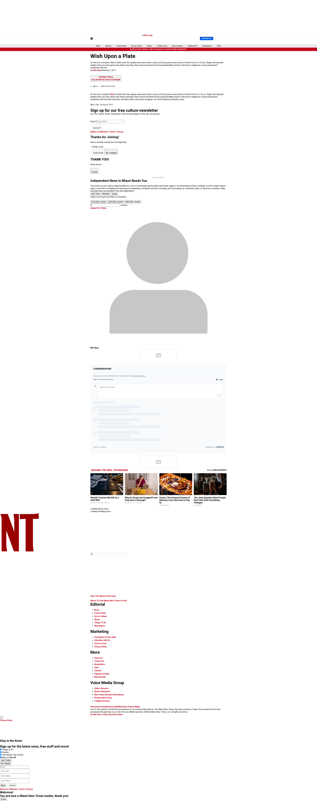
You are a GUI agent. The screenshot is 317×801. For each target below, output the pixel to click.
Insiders (5, 752)
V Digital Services (102, 701)
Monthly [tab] (105, 194)
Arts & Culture (136, 46)
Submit (12, 785)
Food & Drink (121, 46)
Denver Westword (102, 691)
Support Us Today (98, 208)
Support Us (206, 38)
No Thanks (5, 763)
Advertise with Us (102, 640)
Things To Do (162, 46)
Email (93, 121)
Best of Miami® (9, 757)
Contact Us (99, 661)
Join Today (6, 760)
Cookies (106, 707)
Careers (97, 670)
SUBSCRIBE (98, 153)
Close (3, 799)
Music (149, 46)
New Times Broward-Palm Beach (109, 694)
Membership (100, 677)
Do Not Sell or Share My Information (106, 714)
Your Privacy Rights (131, 707)
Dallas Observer (101, 688)
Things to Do (7, 749)
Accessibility (115, 707)
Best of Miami (177, 46)
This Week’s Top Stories (12, 755)
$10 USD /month (98, 202)
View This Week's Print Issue (103, 596)
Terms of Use (100, 643)
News (98, 46)
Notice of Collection (99, 132)
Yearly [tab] (114, 194)
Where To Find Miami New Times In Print (108, 600)
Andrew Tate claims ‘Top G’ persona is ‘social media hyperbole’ (158, 49)
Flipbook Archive (101, 674)
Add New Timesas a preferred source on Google (105, 78)
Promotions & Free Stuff (105, 637)
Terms (112, 132)
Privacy (120, 132)
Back (3, 785)
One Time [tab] (95, 194)
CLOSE (94, 172)
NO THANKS (111, 153)
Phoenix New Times (103, 698)
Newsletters (207, 46)
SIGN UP (97, 128)
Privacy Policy (100, 646)
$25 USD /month (115, 202)
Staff (96, 667)
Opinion (108, 46)
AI (122, 707)
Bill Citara (97, 70)
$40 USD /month (133, 202)
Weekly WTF (193, 46)
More (219, 46)
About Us (98, 658)
